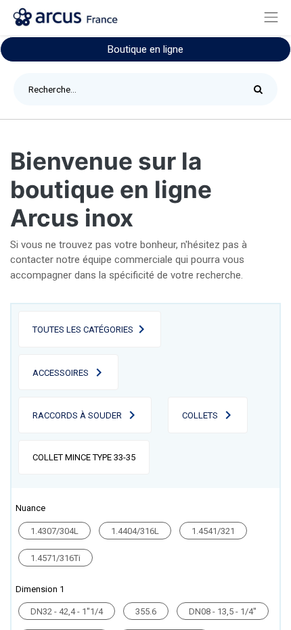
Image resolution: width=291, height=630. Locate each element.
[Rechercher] (261, 89)
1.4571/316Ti (55, 558)
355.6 (145, 611)
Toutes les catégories (82, 329)
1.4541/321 (213, 531)
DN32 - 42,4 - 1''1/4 (66, 611)
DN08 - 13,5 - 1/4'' (222, 611)
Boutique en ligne (145, 49)
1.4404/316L (135, 531)
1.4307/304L (54, 531)
